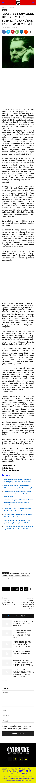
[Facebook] (4, 32)
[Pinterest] (13, 32)
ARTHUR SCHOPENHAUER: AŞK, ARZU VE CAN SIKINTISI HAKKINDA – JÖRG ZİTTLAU (26, 605)
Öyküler (10, 578)
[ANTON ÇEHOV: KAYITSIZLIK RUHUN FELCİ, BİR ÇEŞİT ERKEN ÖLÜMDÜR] (7, 623)
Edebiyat (11, 7)
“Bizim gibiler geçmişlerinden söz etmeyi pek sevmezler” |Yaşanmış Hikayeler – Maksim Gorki (17, 493)
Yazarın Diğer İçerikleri (22, 616)
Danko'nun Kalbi (14, 573)
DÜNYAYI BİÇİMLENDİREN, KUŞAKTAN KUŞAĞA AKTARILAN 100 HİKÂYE (21, 644)
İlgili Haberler (10, 616)
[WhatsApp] (17, 32)
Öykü (4, 578)
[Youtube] (26, 759)
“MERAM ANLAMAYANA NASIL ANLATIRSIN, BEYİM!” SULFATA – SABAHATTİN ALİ (22, 663)
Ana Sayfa (4, 7)
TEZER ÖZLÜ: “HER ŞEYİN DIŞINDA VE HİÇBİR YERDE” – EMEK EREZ (9, 604)
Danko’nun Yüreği (25, 573)
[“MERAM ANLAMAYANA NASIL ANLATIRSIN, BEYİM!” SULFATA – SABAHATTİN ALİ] (7, 663)
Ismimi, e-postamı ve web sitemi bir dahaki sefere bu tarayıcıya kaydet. (16, 727)
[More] (30, 32)
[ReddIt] (26, 32)
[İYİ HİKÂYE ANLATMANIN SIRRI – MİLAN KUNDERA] (7, 653)
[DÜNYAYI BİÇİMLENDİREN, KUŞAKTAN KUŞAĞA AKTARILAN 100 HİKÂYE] (7, 644)
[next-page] (6, 681)
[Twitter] (8, 32)
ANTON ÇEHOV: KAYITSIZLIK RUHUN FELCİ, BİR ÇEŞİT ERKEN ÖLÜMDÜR (22, 623)
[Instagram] (15, 759)
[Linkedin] (21, 32)
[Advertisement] (18, 88)
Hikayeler (17, 575)
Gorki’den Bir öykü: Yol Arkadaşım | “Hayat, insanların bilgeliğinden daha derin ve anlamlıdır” (18, 502)
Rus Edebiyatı (17, 578)
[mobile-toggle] (3, 2)
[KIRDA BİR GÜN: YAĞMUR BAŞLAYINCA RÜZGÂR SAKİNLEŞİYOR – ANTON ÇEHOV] (7, 633)
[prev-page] (3, 681)
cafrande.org (6, 27)
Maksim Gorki (25, 575)
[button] (33, 2)
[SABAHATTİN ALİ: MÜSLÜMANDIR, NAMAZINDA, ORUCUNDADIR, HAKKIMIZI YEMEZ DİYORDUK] (7, 672)
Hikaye (11, 575)
